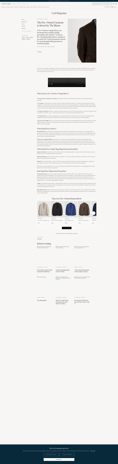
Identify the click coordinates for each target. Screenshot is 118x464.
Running (39, 7)
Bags (24, 7)
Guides (23, 24)
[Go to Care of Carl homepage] (6, 3)
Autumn (23, 37)
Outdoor (35, 7)
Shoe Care (28, 39)
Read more (92, 450)
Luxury (47, 7)
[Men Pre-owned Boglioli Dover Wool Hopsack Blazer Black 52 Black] (57, 209)
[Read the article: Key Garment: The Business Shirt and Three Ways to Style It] (82, 291)
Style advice (106, 3)
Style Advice (24, 21)
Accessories (16, 7)
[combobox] (115, 7)
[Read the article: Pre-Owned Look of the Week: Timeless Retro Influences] (45, 259)
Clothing (8, 7)
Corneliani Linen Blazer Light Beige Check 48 (43, 220)
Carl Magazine (59, 13)
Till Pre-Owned (66, 227)
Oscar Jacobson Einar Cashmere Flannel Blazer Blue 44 (71, 220)
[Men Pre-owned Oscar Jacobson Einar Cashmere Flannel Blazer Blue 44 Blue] (70, 209)
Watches (20, 7)
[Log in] (111, 4)
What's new (3, 7)
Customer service (97, 3)
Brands (31, 7)
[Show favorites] (113, 3)
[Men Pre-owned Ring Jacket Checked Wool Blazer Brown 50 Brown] (84, 209)
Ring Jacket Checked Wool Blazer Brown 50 (83, 220)
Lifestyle (27, 7)
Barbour (31, 37)
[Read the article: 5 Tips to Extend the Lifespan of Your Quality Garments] (82, 259)
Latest (23, 19)
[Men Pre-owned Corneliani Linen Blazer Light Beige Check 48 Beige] (43, 209)
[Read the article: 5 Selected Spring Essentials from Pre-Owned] (63, 259)
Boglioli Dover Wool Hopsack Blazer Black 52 (57, 220)
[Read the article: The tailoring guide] (45, 291)
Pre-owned (43, 7)
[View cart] (116, 4)
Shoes (12, 7)
